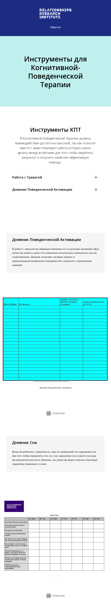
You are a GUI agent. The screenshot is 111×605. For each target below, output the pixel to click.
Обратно (55, 27)
